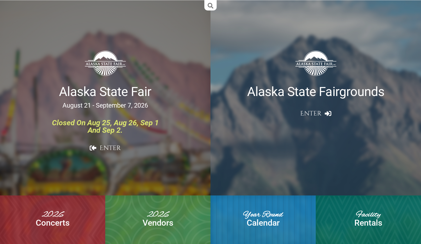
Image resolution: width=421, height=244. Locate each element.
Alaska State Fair (105, 91)
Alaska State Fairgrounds (316, 91)
